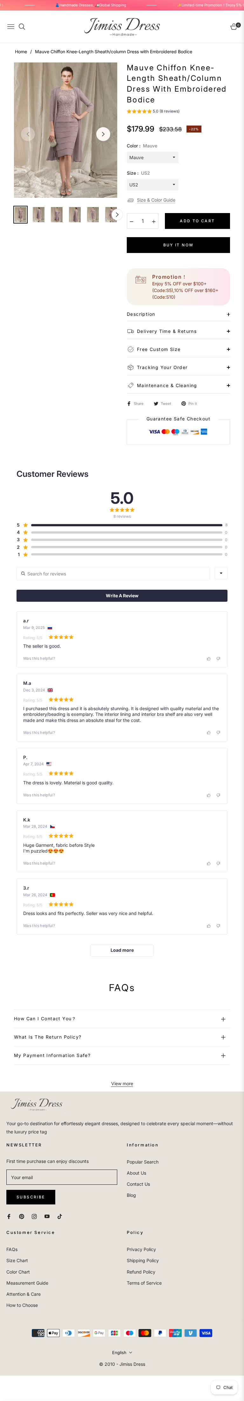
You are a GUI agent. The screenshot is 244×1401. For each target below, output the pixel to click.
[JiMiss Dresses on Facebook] (8, 1216)
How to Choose (22, 1305)
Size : (138, 173)
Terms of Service (144, 1283)
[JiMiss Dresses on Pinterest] (21, 1216)
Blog (131, 1195)
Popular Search (143, 1161)
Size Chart (17, 1260)
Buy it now (178, 245)
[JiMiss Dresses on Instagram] (34, 1216)
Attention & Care (23, 1294)
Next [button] (103, 134)
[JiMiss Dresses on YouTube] (47, 1216)
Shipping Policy (143, 1260)
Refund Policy (141, 1272)
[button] (153, 112)
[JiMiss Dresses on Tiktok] (61, 1216)
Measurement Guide (27, 1283)
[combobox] (221, 573)
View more (122, 1083)
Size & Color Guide (156, 200)
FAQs (11, 1249)
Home (21, 51)
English (119, 1352)
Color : (142, 145)
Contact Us (138, 1184)
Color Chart (18, 1272)
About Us (136, 1173)
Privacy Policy (141, 1249)
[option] (65, 130)
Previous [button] (28, 134)
